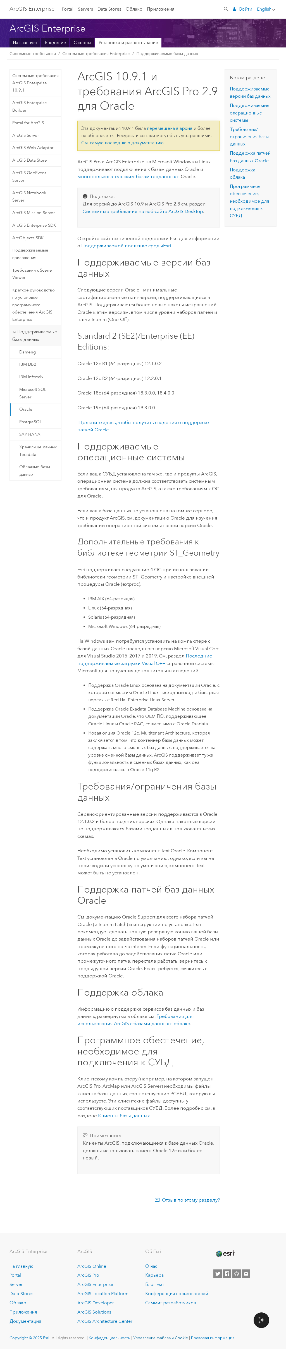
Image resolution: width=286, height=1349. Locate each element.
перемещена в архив (169, 128)
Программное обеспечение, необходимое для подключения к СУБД (249, 201)
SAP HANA (29, 434)
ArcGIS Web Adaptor (32, 147)
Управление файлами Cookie (160, 1338)
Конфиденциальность (109, 1338)
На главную (25, 42)
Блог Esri (154, 1284)
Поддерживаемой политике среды (126, 245)
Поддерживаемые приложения (30, 254)
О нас (151, 1266)
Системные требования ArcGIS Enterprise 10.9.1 (35, 83)
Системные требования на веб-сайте (143, 211)
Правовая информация (212, 1338)
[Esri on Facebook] (227, 1273)
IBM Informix (31, 376)
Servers (85, 9)
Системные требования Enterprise (96, 53)
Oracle (25, 409)
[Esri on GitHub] (236, 1273)
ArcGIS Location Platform (102, 1293)
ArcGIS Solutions (94, 1312)
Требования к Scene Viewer (32, 274)
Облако (134, 9)
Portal (67, 9)
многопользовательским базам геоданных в (129, 176)
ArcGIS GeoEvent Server (29, 176)
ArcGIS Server (25, 135)
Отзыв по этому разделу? (191, 1200)
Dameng (27, 352)
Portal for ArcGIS (28, 122)
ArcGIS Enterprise (31, 8)
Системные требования (32, 53)
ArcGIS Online (91, 1266)
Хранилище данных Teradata (38, 450)
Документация (25, 1321)
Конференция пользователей (176, 1293)
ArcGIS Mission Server (33, 212)
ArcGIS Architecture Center (104, 1321)
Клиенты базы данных (124, 1115)
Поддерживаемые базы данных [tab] (34, 335)
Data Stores (109, 9)
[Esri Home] (225, 1254)
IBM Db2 (27, 364)
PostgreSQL (30, 421)
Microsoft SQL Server (32, 393)
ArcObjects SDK (28, 237)
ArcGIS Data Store (29, 160)
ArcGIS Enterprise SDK (34, 225)
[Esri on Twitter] (217, 1273)
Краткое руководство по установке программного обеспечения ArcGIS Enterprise (33, 305)
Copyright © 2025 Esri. (30, 1338)
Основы (82, 42)
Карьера (154, 1275)
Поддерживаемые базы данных (167, 53)
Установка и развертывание (128, 42)
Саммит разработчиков (170, 1302)
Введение (55, 42)
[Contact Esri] (246, 1273)
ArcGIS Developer (95, 1302)
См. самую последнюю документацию (122, 142)
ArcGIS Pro (88, 1275)
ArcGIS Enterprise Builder (29, 106)
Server (16, 1284)
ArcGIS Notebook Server (29, 196)
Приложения (160, 9)
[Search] (226, 8)
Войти (245, 9)
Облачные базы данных (34, 470)
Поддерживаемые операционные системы (250, 113)
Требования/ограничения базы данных (249, 137)
